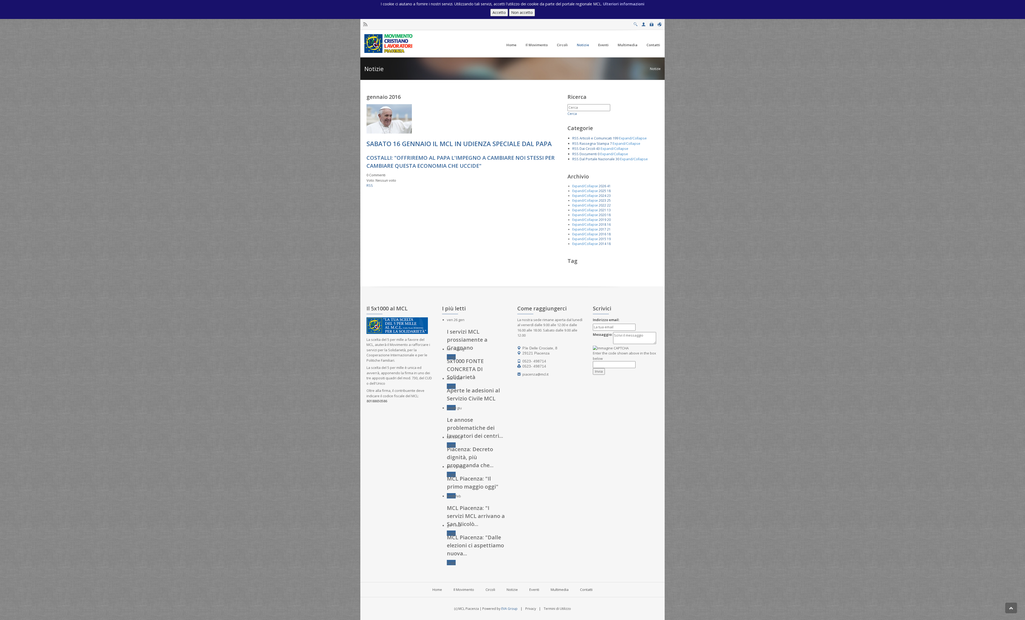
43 (598, 148)
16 (609, 224)
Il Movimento (464, 589)
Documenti (588, 153)
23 (609, 195)
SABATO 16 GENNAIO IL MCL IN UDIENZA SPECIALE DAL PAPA (459, 143)
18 (609, 191)
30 (617, 159)
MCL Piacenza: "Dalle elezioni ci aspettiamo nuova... (475, 545)
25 (609, 200)
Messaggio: (602, 334)
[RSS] (365, 24)
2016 (602, 234)
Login (651, 23)
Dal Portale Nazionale (597, 159)
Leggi (451, 356)
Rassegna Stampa (594, 143)
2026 (602, 186)
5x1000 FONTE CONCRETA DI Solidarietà (465, 369)
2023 (602, 200)
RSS (369, 185)
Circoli (490, 589)
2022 (602, 205)
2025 (602, 191)
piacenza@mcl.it (535, 374)
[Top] (1011, 608)
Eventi (534, 589)
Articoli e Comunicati (595, 138)
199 (615, 138)
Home (437, 589)
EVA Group (509, 608)
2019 (602, 219)
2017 (602, 229)
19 (609, 239)
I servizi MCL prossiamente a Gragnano (467, 339)
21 (609, 229)
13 (609, 210)
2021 (602, 210)
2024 (602, 195)
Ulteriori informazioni (623, 3)
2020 (602, 215)
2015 (602, 239)
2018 (602, 224)
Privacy (530, 608)
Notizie (655, 69)
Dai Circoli (587, 148)
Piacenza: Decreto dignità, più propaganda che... (470, 457)
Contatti (586, 589)
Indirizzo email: (606, 319)
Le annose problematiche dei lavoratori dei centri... (475, 427)
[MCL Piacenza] (389, 43)
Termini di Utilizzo (557, 608)
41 (609, 186)
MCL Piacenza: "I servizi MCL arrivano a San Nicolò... (476, 516)
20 (609, 219)
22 (609, 205)
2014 (602, 243)
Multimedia (560, 589)
